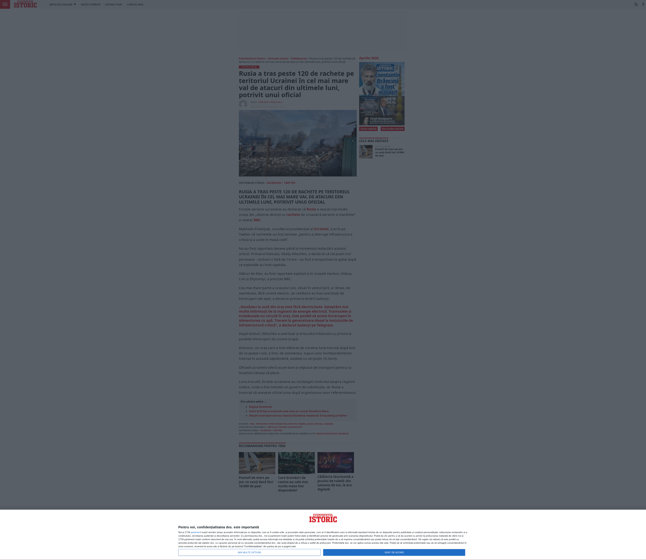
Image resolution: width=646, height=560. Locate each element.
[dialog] (323, 535)
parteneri (196, 532)
